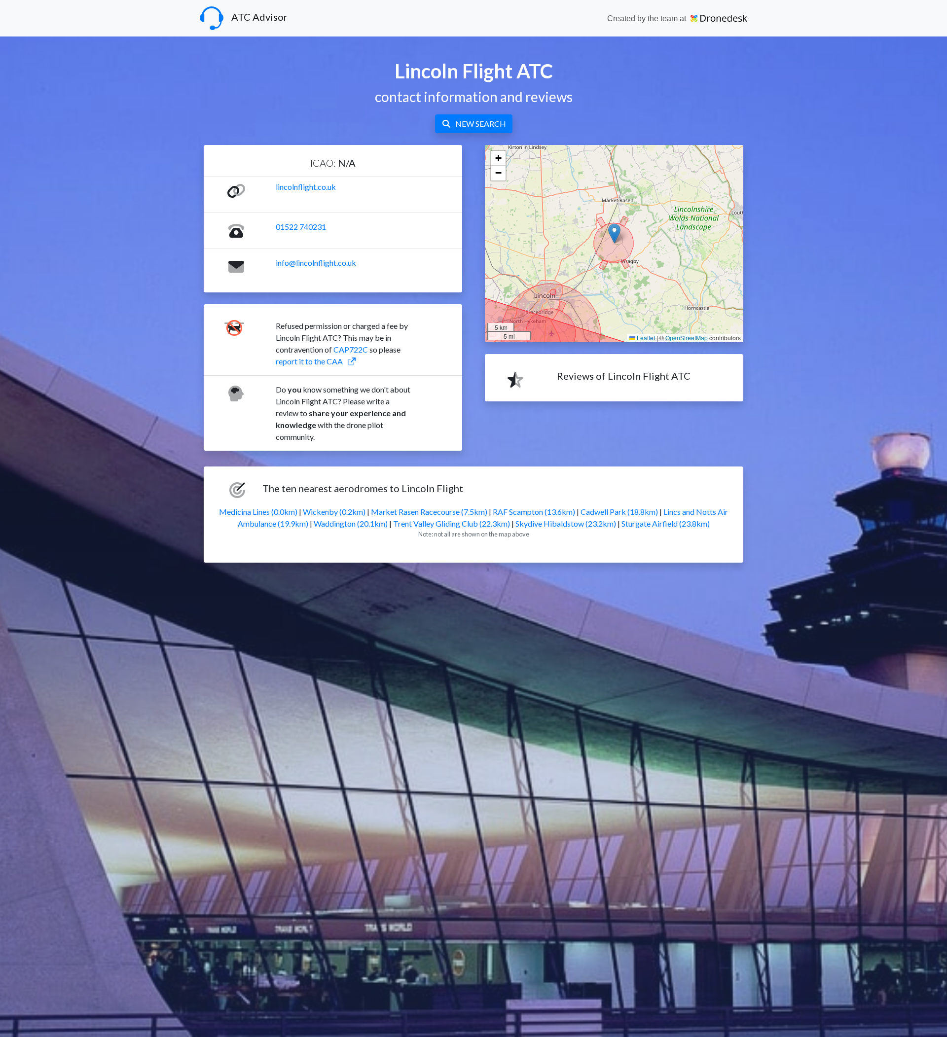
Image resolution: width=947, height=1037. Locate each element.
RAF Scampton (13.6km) (534, 511)
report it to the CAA (309, 361)
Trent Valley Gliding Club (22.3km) (451, 523)
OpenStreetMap (686, 337)
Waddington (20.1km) (351, 523)
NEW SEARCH (480, 123)
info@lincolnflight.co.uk (316, 262)
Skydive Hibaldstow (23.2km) (565, 523)
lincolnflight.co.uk (306, 186)
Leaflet (645, 337)
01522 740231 (301, 226)
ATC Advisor (259, 17)
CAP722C (350, 349)
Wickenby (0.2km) (334, 511)
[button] (614, 233)
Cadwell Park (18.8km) (619, 511)
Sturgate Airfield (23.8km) (665, 523)
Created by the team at (647, 18)
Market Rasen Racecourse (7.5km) (429, 511)
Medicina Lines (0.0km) (258, 511)
